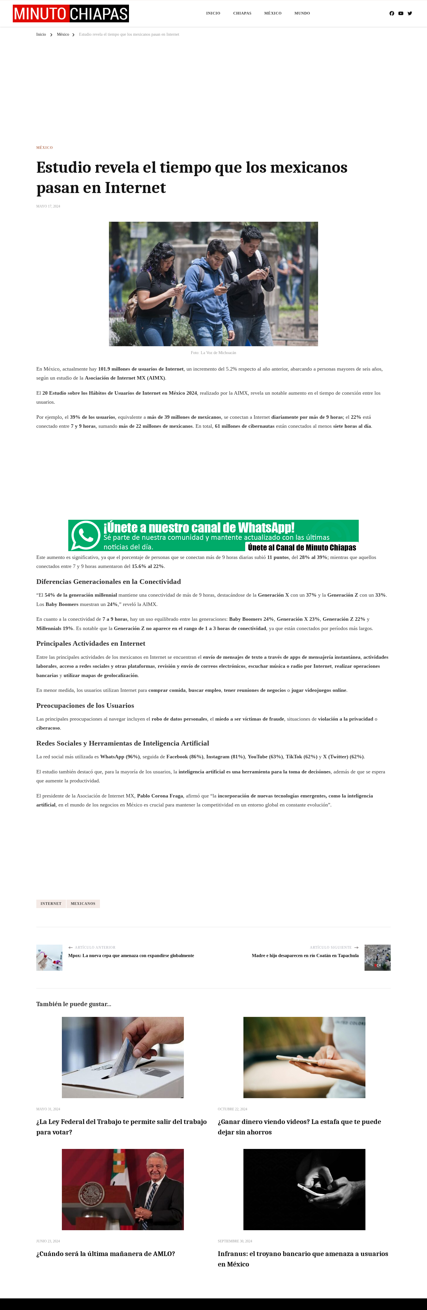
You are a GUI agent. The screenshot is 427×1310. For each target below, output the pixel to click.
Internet (51, 904)
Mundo (302, 13)
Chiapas (242, 13)
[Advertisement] (213, 93)
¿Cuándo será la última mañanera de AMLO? (105, 1254)
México (273, 13)
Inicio (213, 13)
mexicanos (83, 904)
